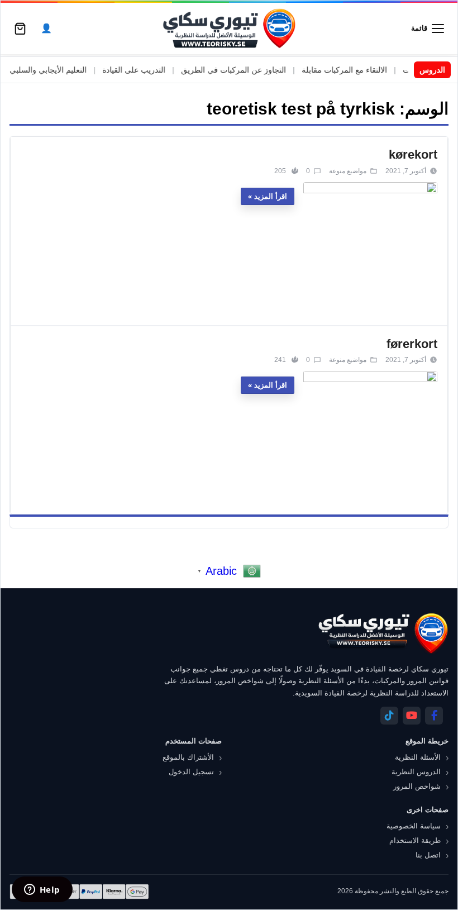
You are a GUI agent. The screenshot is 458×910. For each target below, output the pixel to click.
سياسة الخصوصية (414, 826)
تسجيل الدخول (191, 772)
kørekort (413, 154)
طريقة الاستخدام (415, 840)
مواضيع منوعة (347, 171)
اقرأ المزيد (270, 196)
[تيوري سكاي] (383, 633)
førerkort (412, 344)
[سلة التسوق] (20, 28)
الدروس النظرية (416, 772)
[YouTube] (412, 716)
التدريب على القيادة (148, 69)
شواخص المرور (417, 786)
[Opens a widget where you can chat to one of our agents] (42, 890)
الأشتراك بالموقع (188, 757)
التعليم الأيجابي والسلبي (62, 69)
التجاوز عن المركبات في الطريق (247, 69)
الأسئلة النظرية (418, 757)
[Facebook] (434, 716)
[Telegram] (389, 716)
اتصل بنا (428, 855)
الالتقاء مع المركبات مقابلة (359, 69)
